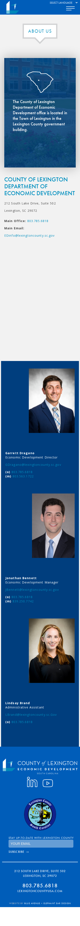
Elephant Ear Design (57, 903)
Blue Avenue (32, 903)
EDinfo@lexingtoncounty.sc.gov (29, 235)
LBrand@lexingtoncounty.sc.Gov (31, 715)
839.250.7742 (23, 601)
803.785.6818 (37, 221)
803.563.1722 (23, 476)
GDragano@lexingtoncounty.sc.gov (33, 465)
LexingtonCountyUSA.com (40, 891)
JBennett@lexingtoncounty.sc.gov (32, 590)
